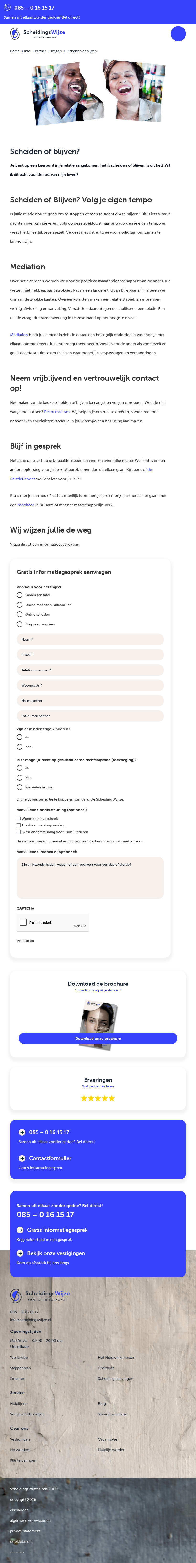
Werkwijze (19, 1357)
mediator (26, 505)
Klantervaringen (23, 1460)
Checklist (106, 1367)
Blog (102, 1403)
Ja (27, 737)
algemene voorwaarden (30, 1520)
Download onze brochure (98, 1038)
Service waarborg (112, 1414)
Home (15, 51)
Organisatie (107, 1439)
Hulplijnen (18, 1403)
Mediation (19, 334)
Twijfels (56, 51)
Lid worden (19, 1449)
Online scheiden (37, 614)
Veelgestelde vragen (27, 1414)
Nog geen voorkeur (40, 624)
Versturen (25, 940)
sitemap (17, 1552)
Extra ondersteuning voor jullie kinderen (55, 832)
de (149, 469)
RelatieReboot (22, 479)
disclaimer (19, 1510)
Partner (40, 51)
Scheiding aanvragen (115, 1378)
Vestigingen (20, 1439)
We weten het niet (39, 787)
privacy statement (25, 1531)
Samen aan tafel (37, 595)
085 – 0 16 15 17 (45, 1214)
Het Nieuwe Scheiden (116, 1357)
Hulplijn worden (111, 1449)
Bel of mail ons (57, 411)
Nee (28, 747)
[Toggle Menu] (178, 33)
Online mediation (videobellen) (48, 605)
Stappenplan (20, 1367)
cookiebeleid (21, 1541)
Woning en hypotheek (40, 818)
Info (27, 51)
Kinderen (17, 1378)
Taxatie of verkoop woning (43, 825)
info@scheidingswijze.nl (30, 1319)
